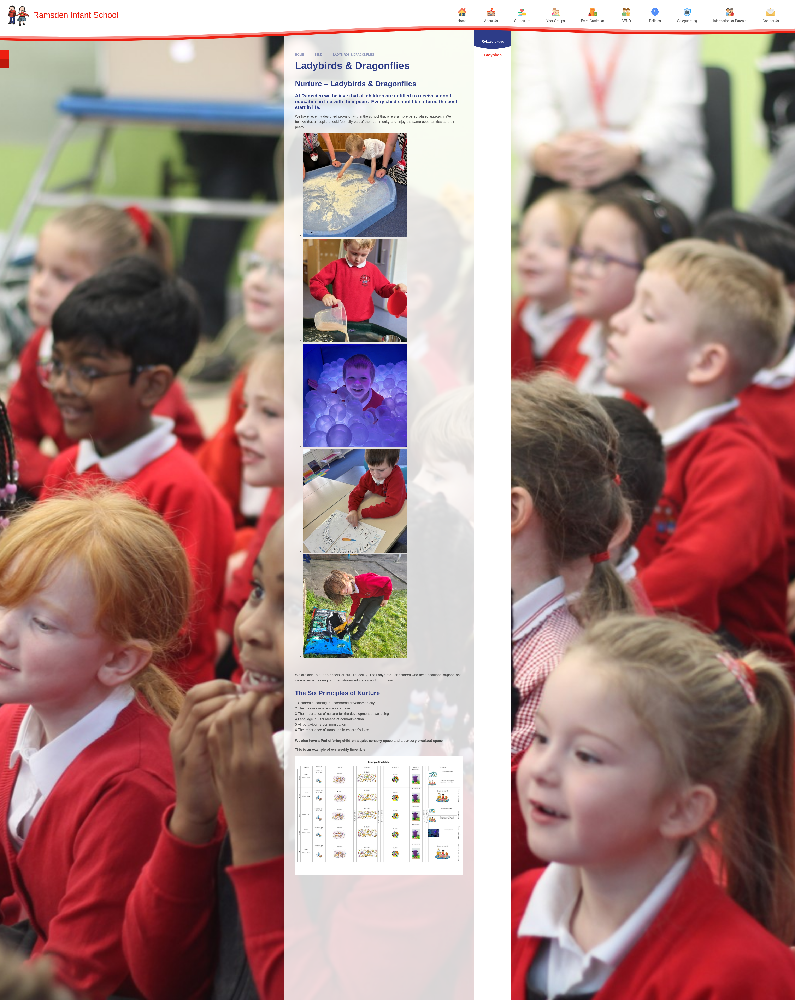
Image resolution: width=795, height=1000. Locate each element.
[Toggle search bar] (4, 54)
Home (299, 54)
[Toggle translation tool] (4, 63)
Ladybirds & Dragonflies (354, 54)
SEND (318, 54)
